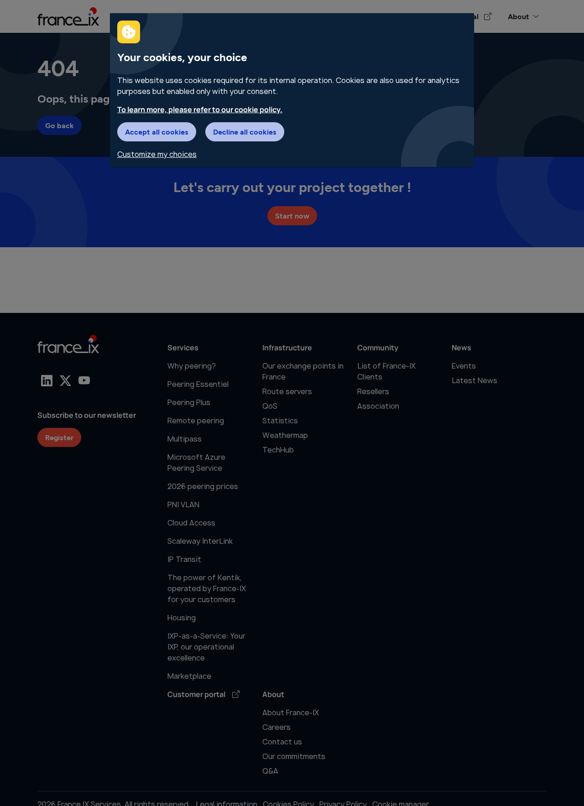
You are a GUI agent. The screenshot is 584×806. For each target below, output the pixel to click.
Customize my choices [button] (157, 154)
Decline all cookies (244, 131)
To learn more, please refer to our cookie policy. (199, 109)
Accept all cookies (156, 131)
